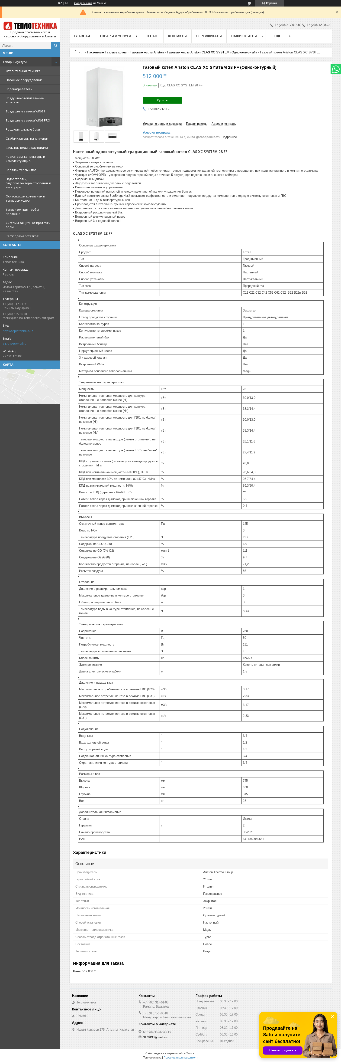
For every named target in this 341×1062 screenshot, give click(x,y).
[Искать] (55, 45)
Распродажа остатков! (22, 236)
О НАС (152, 36)
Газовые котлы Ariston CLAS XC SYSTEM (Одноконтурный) (212, 52)
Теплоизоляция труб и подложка (22, 211)
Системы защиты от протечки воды (28, 225)
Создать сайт (83, 3)
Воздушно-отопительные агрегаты (25, 100)
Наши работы (244, 36)
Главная (82, 36)
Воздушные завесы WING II (25, 111)
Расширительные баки (23, 129)
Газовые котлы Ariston (147, 52)
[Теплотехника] (30, 26)
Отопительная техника (23, 71)
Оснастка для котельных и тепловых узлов (25, 198)
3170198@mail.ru (14, 343)
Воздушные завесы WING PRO (28, 120)
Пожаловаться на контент (181, 1057)
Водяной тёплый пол (21, 170)
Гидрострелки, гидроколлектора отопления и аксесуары (28, 183)
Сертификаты (209, 36)
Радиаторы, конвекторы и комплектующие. (25, 158)
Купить (162, 100)
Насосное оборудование (24, 80)
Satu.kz (191, 1053)
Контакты (177, 36)
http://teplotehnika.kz (18, 331)
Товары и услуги (15, 62)
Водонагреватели (19, 89)
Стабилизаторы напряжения (27, 138)
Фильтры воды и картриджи (27, 147)
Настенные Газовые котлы (107, 52)
